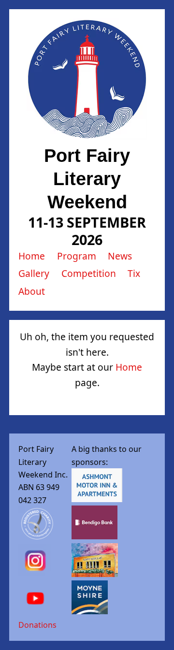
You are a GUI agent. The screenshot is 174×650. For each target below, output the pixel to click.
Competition (88, 273)
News (120, 255)
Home (31, 255)
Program (76, 255)
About (31, 291)
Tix (134, 273)
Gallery (33, 273)
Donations (37, 625)
